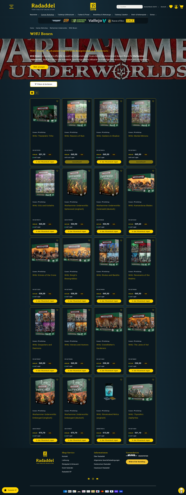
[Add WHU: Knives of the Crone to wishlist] (57, 240)
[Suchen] (119, 7)
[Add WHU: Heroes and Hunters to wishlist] (89, 310)
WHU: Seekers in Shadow (107, 136)
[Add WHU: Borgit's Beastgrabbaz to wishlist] (89, 240)
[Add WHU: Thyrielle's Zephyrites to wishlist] (153, 379)
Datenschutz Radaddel (102, 464)
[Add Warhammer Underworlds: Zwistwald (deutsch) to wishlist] (121, 171)
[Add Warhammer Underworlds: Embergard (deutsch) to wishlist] (89, 379)
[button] (11, 7)
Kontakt (65, 456)
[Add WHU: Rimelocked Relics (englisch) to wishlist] (121, 379)
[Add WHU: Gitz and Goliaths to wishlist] (57, 171)
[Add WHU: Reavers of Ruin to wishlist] (89, 101)
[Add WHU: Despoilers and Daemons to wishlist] (57, 310)
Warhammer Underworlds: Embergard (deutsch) (76, 416)
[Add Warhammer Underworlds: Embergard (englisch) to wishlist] (57, 379)
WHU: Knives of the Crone (44, 275)
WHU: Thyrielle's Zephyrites (135, 416)
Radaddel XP (66, 472)
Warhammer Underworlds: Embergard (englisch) (44, 416)
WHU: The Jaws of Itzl (138, 345)
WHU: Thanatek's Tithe (43, 136)
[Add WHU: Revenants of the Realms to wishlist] (153, 240)
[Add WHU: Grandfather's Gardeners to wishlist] (121, 310)
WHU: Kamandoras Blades (140, 205)
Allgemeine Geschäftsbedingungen (107, 460)
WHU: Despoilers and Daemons (42, 346)
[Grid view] (32, 93)
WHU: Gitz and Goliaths (43, 205)
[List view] (37, 93)
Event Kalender (67, 468)
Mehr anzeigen (39, 67)
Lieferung (65, 460)
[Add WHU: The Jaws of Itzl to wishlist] (153, 310)
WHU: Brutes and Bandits (107, 275)
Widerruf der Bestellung (137, 462)
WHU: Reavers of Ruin (74, 136)
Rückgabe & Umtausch (70, 464)
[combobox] (130, 6)
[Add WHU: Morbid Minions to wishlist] (153, 101)
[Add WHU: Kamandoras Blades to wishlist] (153, 171)
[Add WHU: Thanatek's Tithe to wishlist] (57, 101)
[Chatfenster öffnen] (181, 490)
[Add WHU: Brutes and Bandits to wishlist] (121, 240)
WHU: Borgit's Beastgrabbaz (71, 277)
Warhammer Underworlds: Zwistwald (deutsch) (108, 207)
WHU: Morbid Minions (138, 136)
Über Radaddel (99, 456)
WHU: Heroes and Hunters (76, 345)
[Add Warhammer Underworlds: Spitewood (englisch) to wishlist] (89, 171)
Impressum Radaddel (102, 468)
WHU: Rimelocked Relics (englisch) (107, 416)
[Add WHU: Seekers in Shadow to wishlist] (121, 101)
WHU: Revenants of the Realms (139, 277)
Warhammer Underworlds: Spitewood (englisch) (76, 207)
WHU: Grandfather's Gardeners (105, 346)
